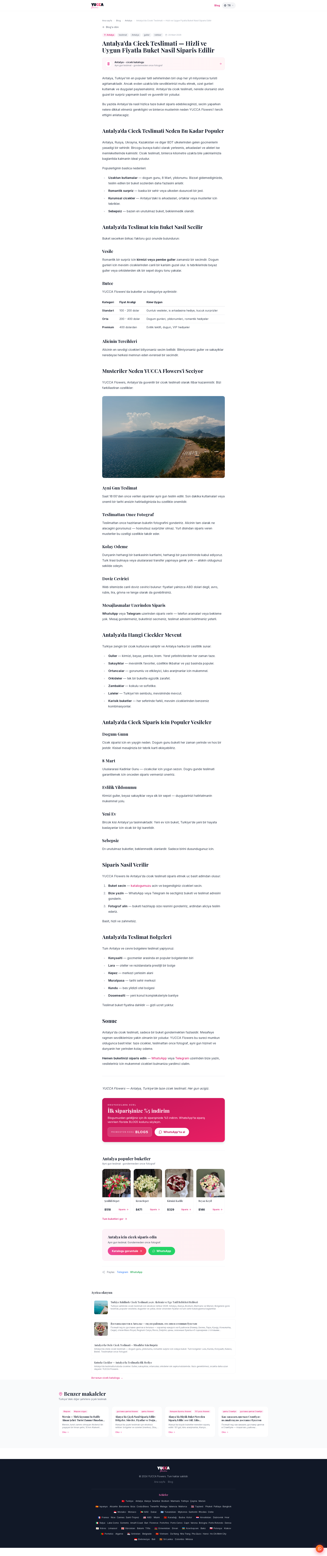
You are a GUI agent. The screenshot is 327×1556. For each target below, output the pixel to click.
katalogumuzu (141, 885)
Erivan (175, 1528)
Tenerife (154, 1506)
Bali (153, 1539)
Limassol (112, 1528)
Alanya (147, 1501)
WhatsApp (159, 1058)
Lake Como (113, 1523)
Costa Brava (143, 1506)
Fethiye (185, 1501)
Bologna (203, 1523)
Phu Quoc (196, 1533)
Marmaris (175, 1501)
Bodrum (165, 1501)
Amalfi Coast (136, 1523)
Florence (154, 1523)
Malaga (163, 1506)
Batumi (140, 1528)
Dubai (154, 1512)
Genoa (228, 1523)
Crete (211, 1512)
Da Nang (174, 1533)
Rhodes (203, 1512)
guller (147, 35)
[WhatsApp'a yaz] (320, 1549)
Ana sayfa (107, 20)
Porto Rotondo (216, 1523)
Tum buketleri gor (112, 1218)
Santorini (193, 1512)
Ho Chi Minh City (218, 1533)
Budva (182, 1517)
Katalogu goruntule (125, 1251)
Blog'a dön (112, 27)
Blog (217, 5)
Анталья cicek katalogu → (107, 1377)
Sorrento (124, 1523)
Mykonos (182, 1512)
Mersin (202, 1501)
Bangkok (227, 1506)
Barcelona (124, 1506)
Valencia (173, 1506)
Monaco (132, 1512)
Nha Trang (185, 1533)
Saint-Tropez (132, 1517)
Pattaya (217, 1506)
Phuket (208, 1506)
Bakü (203, 1528)
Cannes (120, 1517)
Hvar (227, 1517)
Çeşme (193, 1501)
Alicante (114, 1506)
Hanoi (206, 1533)
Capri (186, 1523)
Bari (146, 1523)
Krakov (227, 1528)
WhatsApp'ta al (174, 1132)
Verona (194, 1523)
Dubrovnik (218, 1517)
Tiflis (147, 1528)
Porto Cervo (176, 1523)
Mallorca (182, 1506)
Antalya (128, 20)
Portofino (164, 1523)
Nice (113, 1517)
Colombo (179, 1539)
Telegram (182, 1058)
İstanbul (156, 1501)
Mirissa (189, 1539)
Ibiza (132, 1506)
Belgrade (147, 1533)
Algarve (119, 1533)
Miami (157, 1517)
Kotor (189, 1517)
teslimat (123, 35)
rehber (157, 35)
